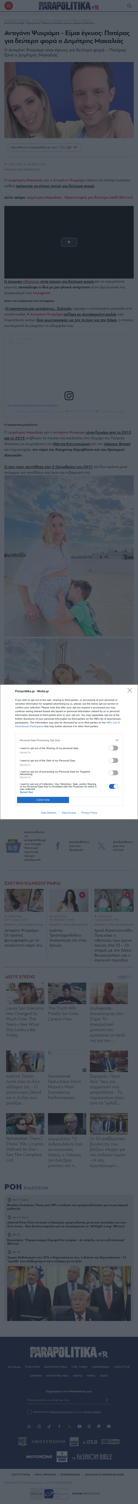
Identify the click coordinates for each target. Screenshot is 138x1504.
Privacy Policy (89, 812)
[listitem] (69, 740)
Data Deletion (48, 812)
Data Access (69, 812)
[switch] (113, 748)
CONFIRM (43, 800)
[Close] (131, 691)
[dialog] (69, 752)
